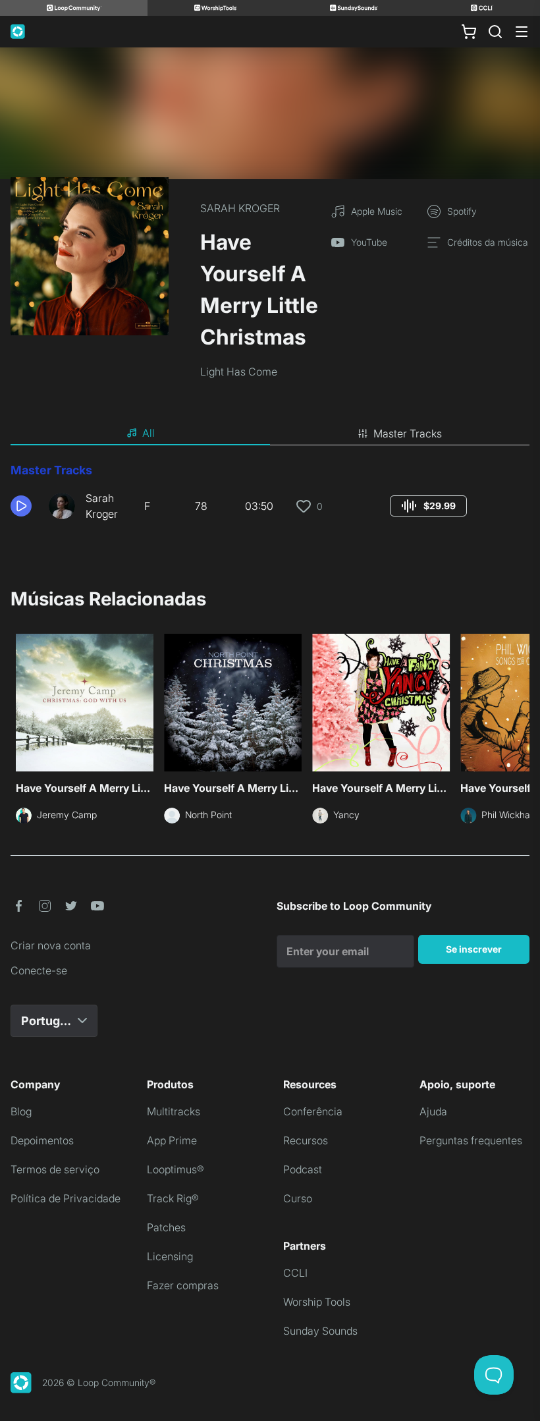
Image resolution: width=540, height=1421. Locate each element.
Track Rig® (173, 1198)
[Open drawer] (521, 32)
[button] (24, 505)
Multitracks (173, 1111)
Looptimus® (175, 1169)
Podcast (302, 1169)
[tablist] (270, 433)
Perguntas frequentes (470, 1140)
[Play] (21, 505)
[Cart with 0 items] (469, 32)
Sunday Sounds (320, 1330)
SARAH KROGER (240, 208)
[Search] (495, 32)
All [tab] (148, 432)
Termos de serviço (55, 1169)
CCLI (295, 1272)
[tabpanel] (270, 496)
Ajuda (433, 1111)
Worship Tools (316, 1301)
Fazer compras (183, 1285)
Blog (21, 1111)
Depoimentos (42, 1140)
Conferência (312, 1111)
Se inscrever (474, 949)
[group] (428, 505)
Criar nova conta (51, 945)
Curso (297, 1198)
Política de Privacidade (66, 1198)
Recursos (305, 1140)
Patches (166, 1227)
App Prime (172, 1140)
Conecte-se (39, 970)
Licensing (170, 1256)
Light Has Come (238, 371)
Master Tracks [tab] (407, 433)
